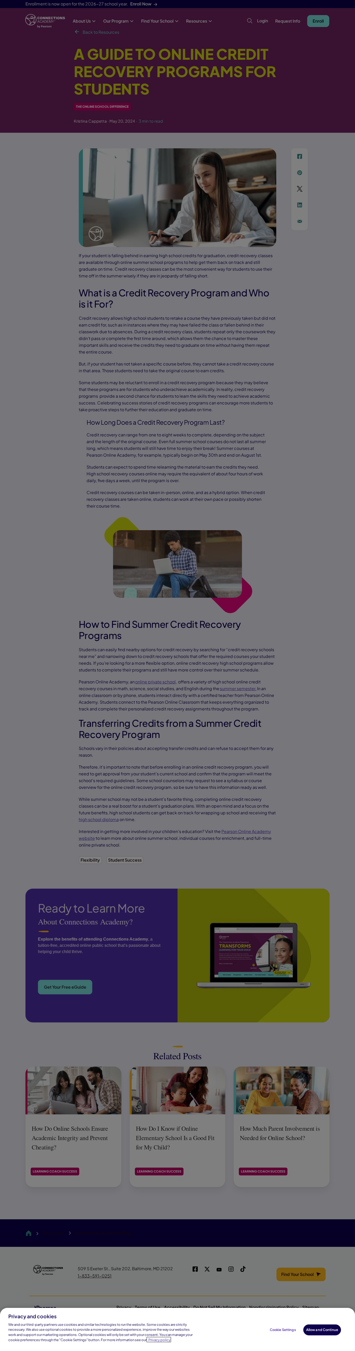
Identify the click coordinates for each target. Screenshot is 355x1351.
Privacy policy (159, 1339)
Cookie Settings (283, 1330)
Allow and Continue (322, 1330)
